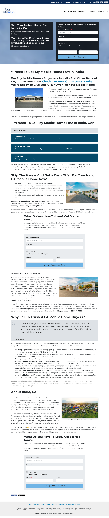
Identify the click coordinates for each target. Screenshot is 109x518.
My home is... (63, 43)
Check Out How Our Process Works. (67, 81)
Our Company (79, 2)
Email (81, 49)
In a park (77, 46)
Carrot (72, 513)
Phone (61, 49)
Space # (61, 37)
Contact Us (49, 504)
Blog (78, 504)
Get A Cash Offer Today (61, 2)
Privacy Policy (71, 504)
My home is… (31, 251)
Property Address (65, 30)
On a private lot (65, 46)
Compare (91, 11)
